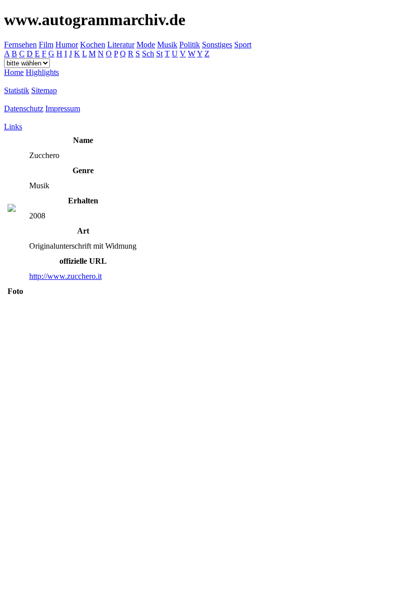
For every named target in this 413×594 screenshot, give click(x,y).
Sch (148, 53)
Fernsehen (20, 44)
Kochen (92, 44)
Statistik (16, 90)
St (159, 53)
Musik (167, 44)
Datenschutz (23, 108)
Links (13, 126)
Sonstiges (217, 44)
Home (14, 72)
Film (46, 44)
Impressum (62, 108)
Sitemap (44, 90)
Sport (242, 44)
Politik (189, 44)
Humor (66, 44)
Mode (145, 44)
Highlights (42, 72)
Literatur (120, 44)
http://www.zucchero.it (65, 276)
